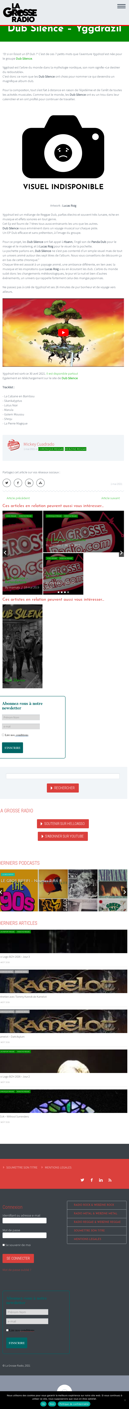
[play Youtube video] (63, 332)
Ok (43, 1404)
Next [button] (121, 552)
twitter (82, 1180)
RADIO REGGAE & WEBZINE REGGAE (97, 1222)
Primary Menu (121, 6)
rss (110, 1180)
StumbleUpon (40, 483)
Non (52, 1404)
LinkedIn (29, 483)
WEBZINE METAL (21, 972)
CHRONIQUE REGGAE (51, 449)
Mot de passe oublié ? (17, 1270)
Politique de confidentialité (74, 1404)
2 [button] (62, 592)
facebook (91, 1180)
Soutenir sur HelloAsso (64, 824)
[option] (63, 552)
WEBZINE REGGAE (75, 449)
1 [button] (58, 592)
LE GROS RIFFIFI (7, 874)
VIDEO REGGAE (11, 516)
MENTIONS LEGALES (58, 1167)
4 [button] (68, 592)
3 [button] (65, 592)
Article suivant (110, 498)
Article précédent (18, 498)
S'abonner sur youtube (64, 836)
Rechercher (64, 788)
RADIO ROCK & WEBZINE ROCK (94, 1205)
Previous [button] (5, 552)
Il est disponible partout (62, 373)
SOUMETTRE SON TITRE (21, 1167)
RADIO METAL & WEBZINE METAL (95, 1213)
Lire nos (16, 735)
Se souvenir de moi (18, 1245)
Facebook (18, 483)
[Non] (124, 1400)
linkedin (100, 1180)
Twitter (7, 483)
